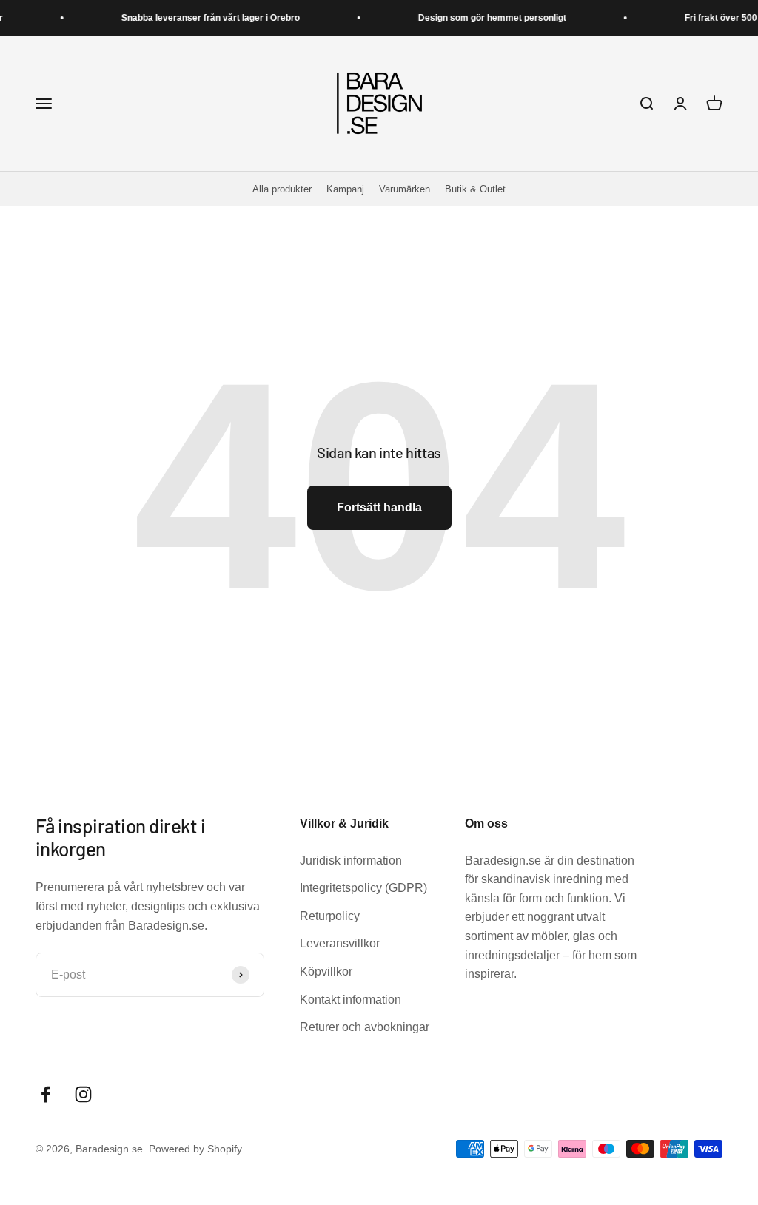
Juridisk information (351, 860)
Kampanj (345, 189)
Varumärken (404, 189)
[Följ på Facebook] (46, 1094)
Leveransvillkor (340, 943)
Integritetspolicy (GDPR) (363, 888)
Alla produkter (282, 189)
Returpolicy (330, 916)
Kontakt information (350, 999)
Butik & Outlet (475, 189)
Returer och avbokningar (364, 1027)
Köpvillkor (326, 971)
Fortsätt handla (379, 507)
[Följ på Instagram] (83, 1094)
